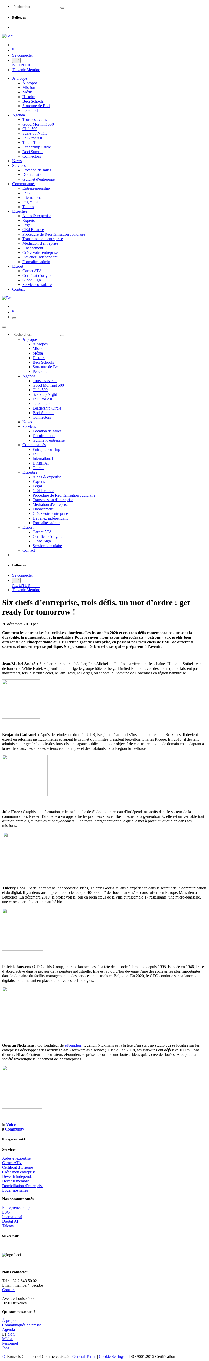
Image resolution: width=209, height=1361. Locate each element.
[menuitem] (15, 65)
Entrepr (16, 1207)
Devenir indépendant (19, 1176)
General (83, 1356)
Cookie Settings (111, 1356)
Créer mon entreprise (19, 1172)
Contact (8, 1290)
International (12, 1217)
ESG (6, 1212)
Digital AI (10, 1221)
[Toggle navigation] (14, 318)
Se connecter (22, 55)
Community (14, 1129)
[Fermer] (4, 327)
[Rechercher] (62, 8)
